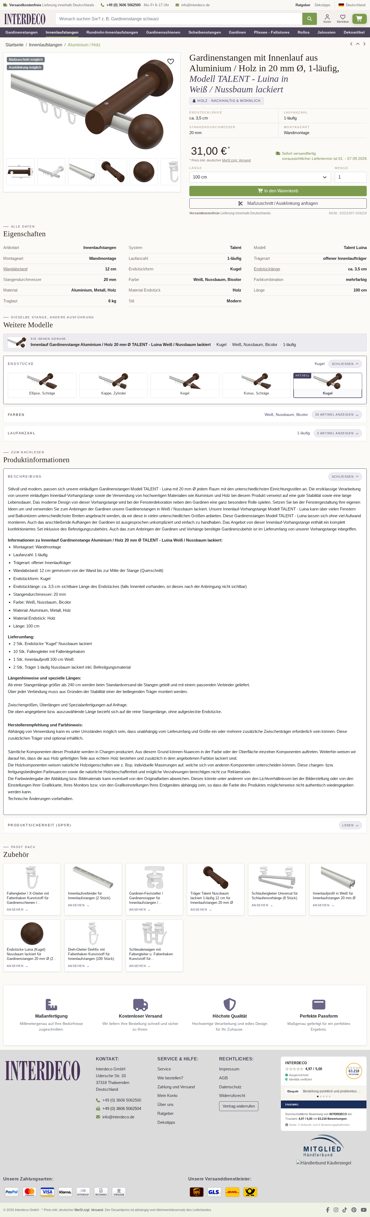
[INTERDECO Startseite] (25, 19)
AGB (223, 1078)
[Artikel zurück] (351, 44)
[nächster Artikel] (364, 44)
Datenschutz (230, 1087)
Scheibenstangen (205, 32)
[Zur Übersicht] (358, 44)
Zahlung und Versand (176, 1087)
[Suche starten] (309, 19)
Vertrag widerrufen (239, 1106)
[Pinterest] (353, 1210)
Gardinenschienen (163, 32)
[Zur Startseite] (42, 1070)
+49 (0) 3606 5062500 (121, 1100)
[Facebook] (327, 1210)
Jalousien (326, 32)
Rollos (304, 32)
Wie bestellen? (170, 1078)
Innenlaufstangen (62, 32)
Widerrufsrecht (232, 1095)
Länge (195, 168)
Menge (341, 168)
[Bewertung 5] (329, 1096)
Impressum (229, 1069)
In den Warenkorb (280, 191)
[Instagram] (336, 1210)
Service (164, 1069)
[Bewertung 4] (326, 1096)
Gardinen (237, 32)
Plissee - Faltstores (272, 32)
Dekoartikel (354, 32)
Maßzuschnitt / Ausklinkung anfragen (281, 203)
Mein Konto (167, 1095)
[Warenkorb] (359, 19)
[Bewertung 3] (323, 1096)
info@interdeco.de (195, 5)
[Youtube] (364, 1210)
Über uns (165, 1104)
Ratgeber (165, 1113)
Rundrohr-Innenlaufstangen (112, 32)
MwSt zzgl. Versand (236, 160)
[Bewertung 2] (321, 1096)
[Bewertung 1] (318, 1096)
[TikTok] (344, 1210)
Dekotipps (322, 5)
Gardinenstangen (21, 32)
